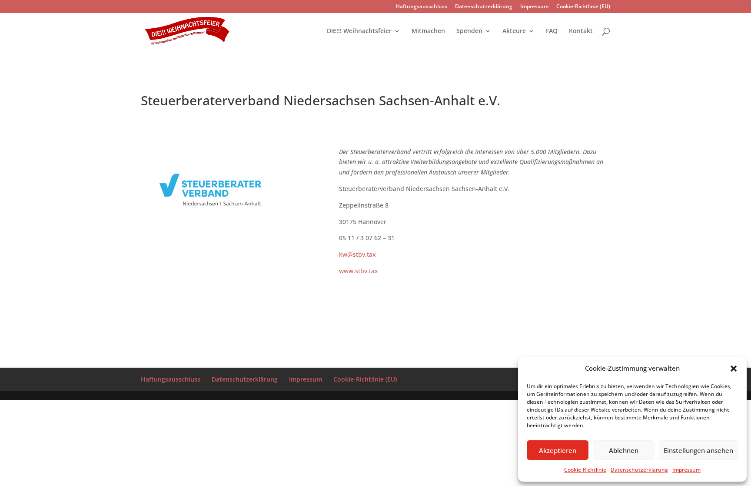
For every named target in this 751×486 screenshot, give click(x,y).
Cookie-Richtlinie (585, 469)
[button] (733, 368)
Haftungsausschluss (421, 7)
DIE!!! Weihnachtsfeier (359, 31)
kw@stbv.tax (357, 254)
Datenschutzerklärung (639, 469)
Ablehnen (623, 450)
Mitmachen (428, 31)
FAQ (552, 31)
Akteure (514, 31)
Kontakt (581, 31)
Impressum (686, 469)
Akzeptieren (557, 450)
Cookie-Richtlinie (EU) (583, 7)
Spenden (469, 31)
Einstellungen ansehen (698, 450)
